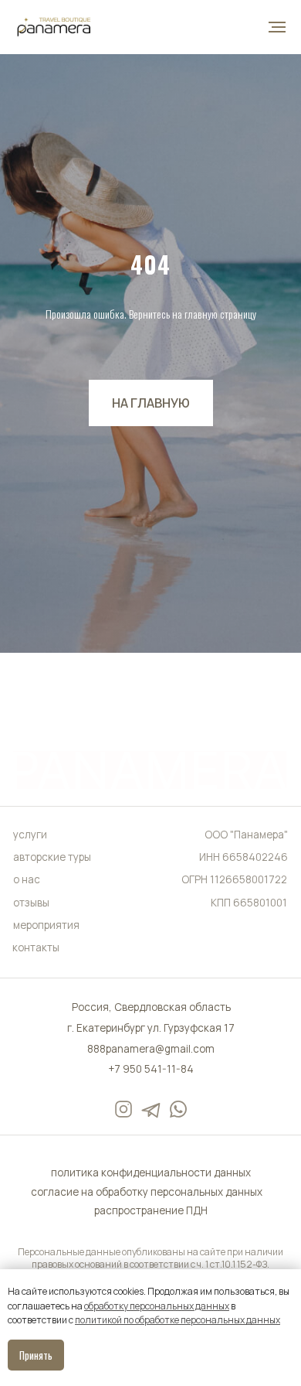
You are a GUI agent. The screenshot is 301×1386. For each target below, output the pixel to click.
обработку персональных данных (156, 1306)
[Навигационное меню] (277, 27)
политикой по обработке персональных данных (177, 1319)
